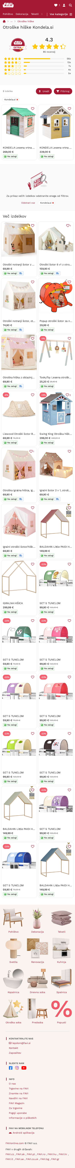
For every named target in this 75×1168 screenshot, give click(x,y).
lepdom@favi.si (21, 1043)
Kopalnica (13, 992)
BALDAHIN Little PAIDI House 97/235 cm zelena (32, 829)
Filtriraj (65, 91)
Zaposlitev (15, 1052)
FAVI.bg (45, 1159)
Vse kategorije (59, 14)
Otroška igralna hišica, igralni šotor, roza (27, 490)
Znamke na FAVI (18, 1093)
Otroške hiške (25, 21)
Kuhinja (61, 962)
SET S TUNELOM (50, 603)
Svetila (13, 962)
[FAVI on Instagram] (17, 1068)
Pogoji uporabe (18, 1113)
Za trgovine (15, 1108)
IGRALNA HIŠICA (13, 603)
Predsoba (37, 1022)
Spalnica (62, 992)
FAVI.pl (31, 1154)
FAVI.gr (55, 1159)
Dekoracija (22, 14)
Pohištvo (8, 14)
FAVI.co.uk (32, 1159)
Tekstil (35, 14)
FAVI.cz (10, 1154)
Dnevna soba (37, 992)
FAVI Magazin (16, 1103)
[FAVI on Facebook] (10, 1068)
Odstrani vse (28, 202)
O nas (12, 1083)
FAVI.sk (20, 1154)
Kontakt (13, 1048)
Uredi (46, 91)
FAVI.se (20, 1159)
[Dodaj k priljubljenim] (32, 108)
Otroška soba (13, 1022)
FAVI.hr (63, 1154)
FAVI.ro (41, 1154)
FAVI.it (10, 1159)
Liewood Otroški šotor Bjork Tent (23, 433)
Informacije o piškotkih (23, 1117)
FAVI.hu (52, 1154)
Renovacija (37, 962)
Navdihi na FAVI (18, 1098)
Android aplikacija (23, 1132)
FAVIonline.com (15, 1143)
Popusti (61, 1022)
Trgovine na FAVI (18, 1088)
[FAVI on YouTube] (23, 1068)
